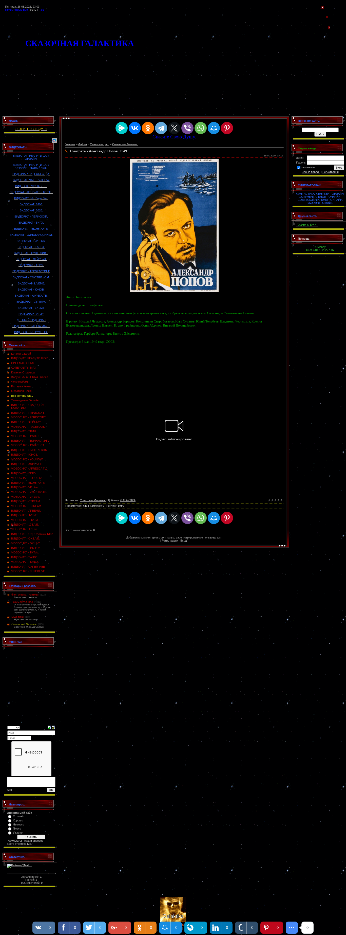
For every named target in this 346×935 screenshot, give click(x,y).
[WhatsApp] (201, 128)
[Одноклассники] (148, 128)
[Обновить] (49, 727)
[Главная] (322, 7)
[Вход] (329, 27)
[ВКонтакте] (135, 128)
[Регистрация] (327, 17)
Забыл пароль (311, 171)
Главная (70, 144)
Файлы (82, 144)
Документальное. (22, 601)
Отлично (18, 816)
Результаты (14, 840)
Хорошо (18, 820)
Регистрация (170, 540)
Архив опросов (33, 840)
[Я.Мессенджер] (122, 128)
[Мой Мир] (214, 128)
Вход (183, 540)
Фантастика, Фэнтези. (25, 594)
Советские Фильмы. (24, 624)
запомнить (308, 167)
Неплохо (18, 824)
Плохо (17, 828)
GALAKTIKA (128, 500)
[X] (174, 128)
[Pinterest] (227, 128)
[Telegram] (161, 128)
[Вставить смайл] (53, 727)
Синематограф (99, 144)
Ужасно (18, 832)
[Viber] (187, 128)
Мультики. (17, 616)
